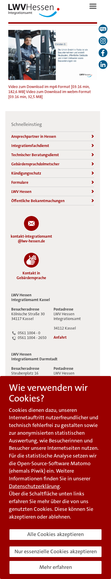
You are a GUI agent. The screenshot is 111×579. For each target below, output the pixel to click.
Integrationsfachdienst (30, 145)
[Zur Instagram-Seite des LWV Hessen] (103, 40)
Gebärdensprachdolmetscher (35, 164)
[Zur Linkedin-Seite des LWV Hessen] (103, 64)
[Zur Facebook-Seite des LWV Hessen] (103, 52)
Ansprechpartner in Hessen (33, 136)
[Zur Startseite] (33, 12)
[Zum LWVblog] (103, 29)
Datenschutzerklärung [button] (34, 486)
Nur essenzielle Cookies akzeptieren (56, 551)
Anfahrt (60, 337)
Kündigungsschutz (26, 173)
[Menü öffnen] (93, 6)
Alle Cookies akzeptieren (55, 534)
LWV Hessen (21, 191)
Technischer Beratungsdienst (35, 154)
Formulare (19, 182)
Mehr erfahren (55, 567)
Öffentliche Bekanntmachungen (38, 200)
